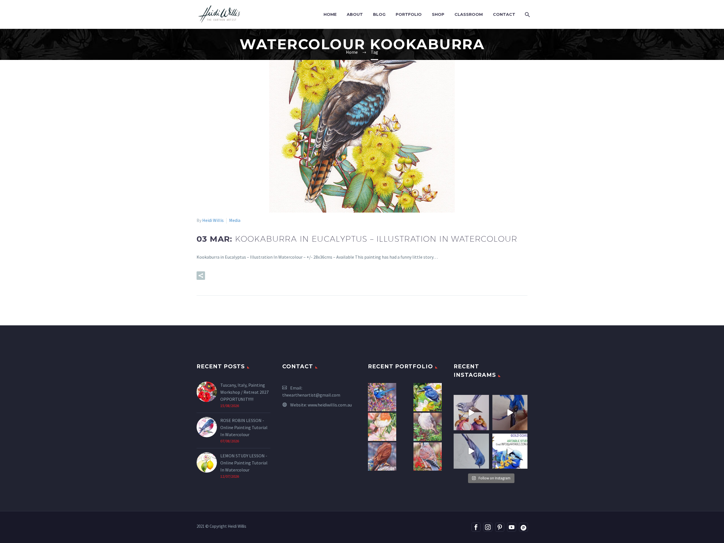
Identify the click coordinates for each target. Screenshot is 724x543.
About (355, 14)
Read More (230, 275)
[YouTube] (511, 527)
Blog (379, 14)
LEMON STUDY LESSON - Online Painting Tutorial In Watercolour (244, 463)
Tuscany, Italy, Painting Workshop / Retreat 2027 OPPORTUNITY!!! (244, 392)
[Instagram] (487, 527)
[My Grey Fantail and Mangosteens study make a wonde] (471, 412)
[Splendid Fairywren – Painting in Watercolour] (382, 397)
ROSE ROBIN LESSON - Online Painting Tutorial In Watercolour (244, 427)
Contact (504, 14)
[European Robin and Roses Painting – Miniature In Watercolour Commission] (382, 427)
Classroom (468, 14)
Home (330, 14)
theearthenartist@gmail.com (311, 395)
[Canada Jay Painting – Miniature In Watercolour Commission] (427, 427)
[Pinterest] (499, 527)
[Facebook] (475, 527)
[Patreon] (523, 527)
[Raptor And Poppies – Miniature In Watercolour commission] (427, 456)
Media (234, 220)
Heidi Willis (213, 220)
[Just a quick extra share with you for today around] (510, 451)
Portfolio (409, 14)
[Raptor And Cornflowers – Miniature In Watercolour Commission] (382, 456)
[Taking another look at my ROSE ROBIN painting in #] (471, 451)
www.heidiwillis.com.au (330, 405)
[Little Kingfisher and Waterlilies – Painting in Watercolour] (427, 397)
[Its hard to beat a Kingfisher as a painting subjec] (510, 412)
